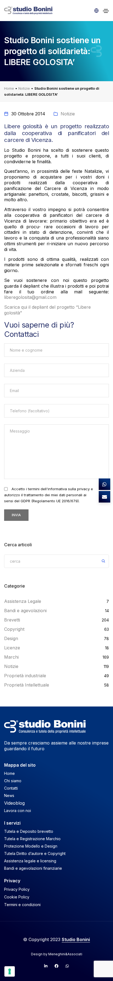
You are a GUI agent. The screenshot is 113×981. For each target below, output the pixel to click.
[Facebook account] (56, 966)
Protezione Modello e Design (30, 846)
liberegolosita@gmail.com (30, 297)
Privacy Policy (17, 889)
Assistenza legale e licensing (30, 861)
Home (9, 88)
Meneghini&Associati (65, 954)
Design (11, 638)
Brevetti (12, 619)
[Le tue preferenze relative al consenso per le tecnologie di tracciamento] (9, 971)
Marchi (11, 657)
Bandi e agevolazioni (25, 610)
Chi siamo (12, 780)
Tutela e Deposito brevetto (28, 831)
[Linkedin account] (46, 966)
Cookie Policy (16, 897)
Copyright (14, 629)
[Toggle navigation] (106, 11)
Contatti (11, 788)
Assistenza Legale (22, 601)
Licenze (12, 647)
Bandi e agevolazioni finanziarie (33, 868)
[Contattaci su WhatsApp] (104, 484)
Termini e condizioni (22, 904)
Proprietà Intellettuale (26, 684)
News (9, 795)
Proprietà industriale (25, 675)
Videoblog (14, 803)
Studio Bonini (76, 939)
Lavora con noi (17, 810)
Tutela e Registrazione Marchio (32, 838)
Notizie (24, 88)
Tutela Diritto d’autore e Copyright (35, 853)
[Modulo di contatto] (104, 497)
